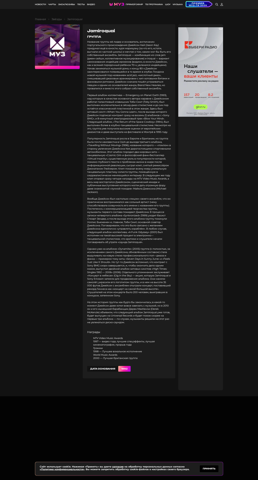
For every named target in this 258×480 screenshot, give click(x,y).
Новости (40, 4)
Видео (91, 4)
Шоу (168, 4)
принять (209, 468)
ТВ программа (154, 4)
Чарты (52, 4)
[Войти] (221, 4)
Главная (40, 19)
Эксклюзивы (66, 4)
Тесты (81, 4)
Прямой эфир (134, 4)
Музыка (178, 4)
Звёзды (57, 19)
